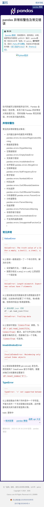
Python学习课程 (19, 44)
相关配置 (9, 421)
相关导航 (39, 3)
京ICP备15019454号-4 (22, 503)
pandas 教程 (22, 421)
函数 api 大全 (34, 419)
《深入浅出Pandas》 (18, 47)
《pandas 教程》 (10, 35)
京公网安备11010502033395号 (23, 500)
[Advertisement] (22, 81)
